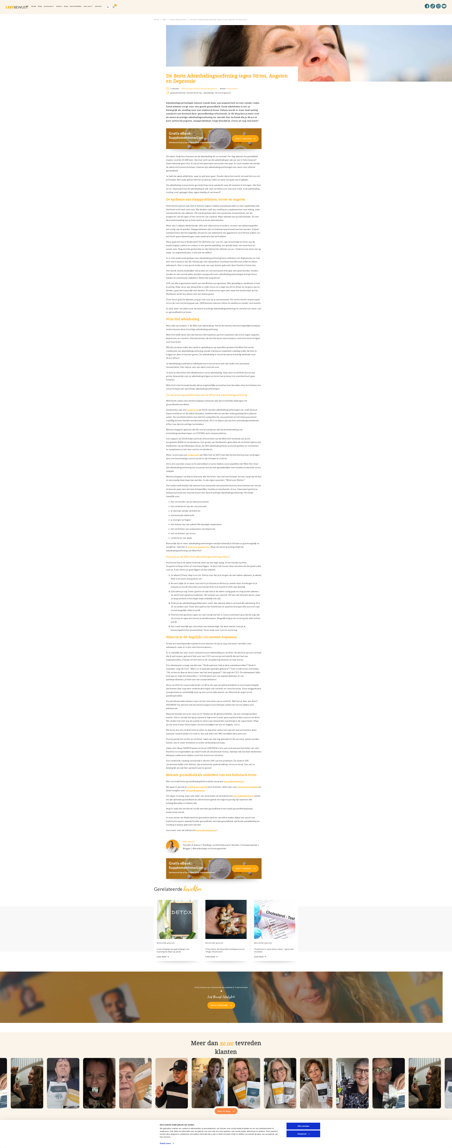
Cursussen (48, 6)
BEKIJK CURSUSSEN (219, 1005)
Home (33, 6)
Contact (98, 6)
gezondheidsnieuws (234, 781)
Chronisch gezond (223, 93)
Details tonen (165, 1143)
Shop (66, 6)
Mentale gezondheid (191, 88)
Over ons (87, 6)
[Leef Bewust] (17, 7)
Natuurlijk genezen (178, 19)
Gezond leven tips (194, 93)
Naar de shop (224, 1111)
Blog (40, 6)
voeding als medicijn (197, 787)
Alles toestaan (303, 1126)
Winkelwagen (113, 7)
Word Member (76, 6)
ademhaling (208, 93)
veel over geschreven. (199, 547)
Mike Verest (232, 88)
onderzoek (192, 410)
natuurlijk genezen (195, 790)
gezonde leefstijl (177, 93)
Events (59, 6)
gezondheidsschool (243, 796)
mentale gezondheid (248, 787)
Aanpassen (302, 1134)
